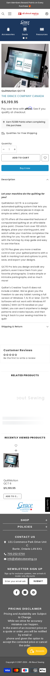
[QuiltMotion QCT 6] (11, 460)
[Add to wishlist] (45, 157)
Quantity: (6, 143)
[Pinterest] (33, 592)
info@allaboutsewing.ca (22, 558)
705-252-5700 (16, 553)
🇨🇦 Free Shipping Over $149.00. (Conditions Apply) (25, 4)
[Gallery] (25, 65)
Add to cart (20, 157)
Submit (38, 581)
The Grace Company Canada (22, 96)
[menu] (9, 13)
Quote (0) (47, 504)
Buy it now (25, 168)
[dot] (23, 38)
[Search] (3, 14)
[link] (25, 418)
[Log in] (47, 14)
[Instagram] (25, 592)
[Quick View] (16, 450)
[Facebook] (16, 592)
